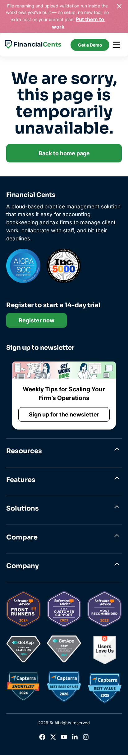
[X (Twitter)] (53, 738)
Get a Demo (90, 45)
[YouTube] (64, 738)
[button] (64, 451)
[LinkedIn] (75, 738)
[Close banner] (119, 6)
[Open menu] (116, 45)
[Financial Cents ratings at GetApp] (23, 650)
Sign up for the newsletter (64, 414)
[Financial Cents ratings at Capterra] (23, 687)
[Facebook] (42, 738)
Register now (36, 320)
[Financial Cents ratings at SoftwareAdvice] (23, 610)
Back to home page (64, 153)
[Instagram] (86, 738)
